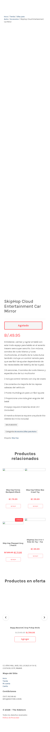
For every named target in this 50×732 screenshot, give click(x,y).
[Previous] (6, 617)
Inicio (6, 17)
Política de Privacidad (11, 718)
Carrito (5, 686)
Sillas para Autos (30, 432)
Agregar (13, 506)
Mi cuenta (6, 684)
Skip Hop (15, 438)
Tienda (12, 17)
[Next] (44, 617)
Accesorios (14, 19)
